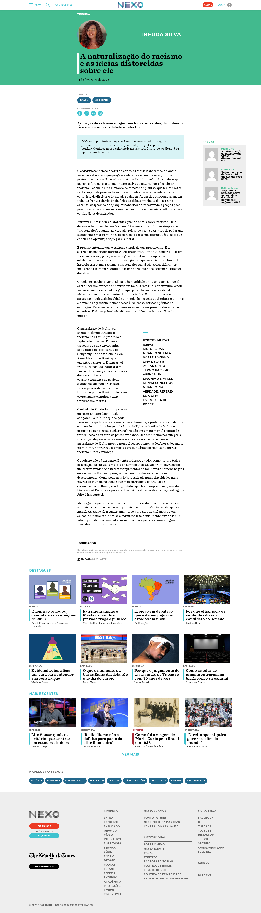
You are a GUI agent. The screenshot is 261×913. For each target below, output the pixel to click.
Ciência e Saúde (135, 780)
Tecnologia (158, 780)
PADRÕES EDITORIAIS (159, 861)
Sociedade (101, 100)
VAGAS (148, 853)
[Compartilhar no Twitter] (86, 113)
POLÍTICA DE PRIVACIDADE (162, 874)
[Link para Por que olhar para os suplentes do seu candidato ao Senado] (207, 589)
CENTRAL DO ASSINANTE (161, 826)
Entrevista (88, 730)
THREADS (204, 826)
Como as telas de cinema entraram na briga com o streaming (207, 674)
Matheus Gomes (229, 188)
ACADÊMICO (112, 881)
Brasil (84, 100)
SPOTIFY (204, 843)
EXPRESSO (111, 822)
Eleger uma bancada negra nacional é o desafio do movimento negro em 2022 (230, 196)
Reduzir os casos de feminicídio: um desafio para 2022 (232, 175)
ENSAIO (109, 856)
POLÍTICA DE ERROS (158, 865)
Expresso (189, 606)
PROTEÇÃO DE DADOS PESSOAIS (166, 878)
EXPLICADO (112, 826)
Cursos (203, 863)
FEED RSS (204, 852)
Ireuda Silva (227, 149)
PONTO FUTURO (155, 817)
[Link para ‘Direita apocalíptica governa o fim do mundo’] (208, 712)
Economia (53, 780)
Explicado (35, 665)
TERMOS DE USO (155, 870)
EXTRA (108, 817)
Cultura (114, 780)
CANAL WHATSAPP (211, 847)
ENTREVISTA (112, 843)
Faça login (44, 836)
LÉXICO (109, 890)
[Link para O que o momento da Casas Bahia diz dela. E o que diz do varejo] (104, 648)
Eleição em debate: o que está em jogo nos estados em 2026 (153, 615)
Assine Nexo (44, 826)
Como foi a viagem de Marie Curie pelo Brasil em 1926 (157, 739)
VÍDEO (108, 835)
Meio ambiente (196, 780)
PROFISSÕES (112, 886)
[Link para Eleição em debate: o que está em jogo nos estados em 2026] (155, 589)
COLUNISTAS (112, 894)
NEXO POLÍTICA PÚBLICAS (162, 822)
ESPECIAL (110, 873)
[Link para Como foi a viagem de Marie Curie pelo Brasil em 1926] (156, 712)
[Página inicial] (130, 5)
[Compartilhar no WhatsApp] (100, 113)
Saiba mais (101, 559)
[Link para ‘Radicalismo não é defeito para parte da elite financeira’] (104, 712)
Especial (34, 606)
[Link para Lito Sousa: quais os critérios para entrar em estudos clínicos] (52, 712)
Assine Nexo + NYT (44, 866)
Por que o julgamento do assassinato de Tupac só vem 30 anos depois (157, 674)
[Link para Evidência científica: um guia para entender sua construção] (52, 648)
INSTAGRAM (206, 835)
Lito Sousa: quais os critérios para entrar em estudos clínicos (50, 739)
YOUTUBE (204, 830)
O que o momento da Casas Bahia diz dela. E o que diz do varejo (105, 674)
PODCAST (110, 864)
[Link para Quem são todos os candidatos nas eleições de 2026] (52, 589)
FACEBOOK (205, 817)
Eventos (204, 874)
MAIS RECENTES (63, 5)
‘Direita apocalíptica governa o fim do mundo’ (206, 739)
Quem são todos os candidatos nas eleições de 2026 (53, 615)
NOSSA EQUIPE (154, 848)
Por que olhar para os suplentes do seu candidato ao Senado (205, 615)
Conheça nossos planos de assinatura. (119, 148)
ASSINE (208, 5)
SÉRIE (108, 852)
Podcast (85, 606)
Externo (138, 730)
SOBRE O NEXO (154, 844)
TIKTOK (203, 839)
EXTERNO (110, 877)
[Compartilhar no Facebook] (79, 113)
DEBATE (109, 860)
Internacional (75, 780)
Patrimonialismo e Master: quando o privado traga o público (104, 615)
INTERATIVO (112, 839)
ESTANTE (110, 869)
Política (36, 780)
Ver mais (130, 754)
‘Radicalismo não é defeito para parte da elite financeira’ (102, 739)
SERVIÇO (110, 847)
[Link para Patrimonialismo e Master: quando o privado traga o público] (104, 589)
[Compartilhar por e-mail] (93, 113)
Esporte (176, 780)
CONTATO (150, 857)
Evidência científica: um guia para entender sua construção (52, 674)
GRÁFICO (110, 830)
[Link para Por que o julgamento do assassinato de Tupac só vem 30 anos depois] (155, 648)
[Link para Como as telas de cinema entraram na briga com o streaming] (207, 648)
